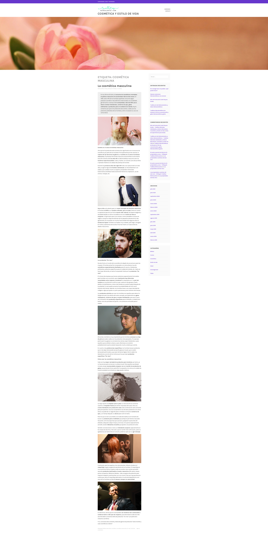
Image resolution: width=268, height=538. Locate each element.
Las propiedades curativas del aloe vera (158, 157)
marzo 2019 (153, 236)
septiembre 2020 (155, 196)
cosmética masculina (121, 528)
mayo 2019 (153, 229)
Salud (151, 266)
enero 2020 (153, 211)
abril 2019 (152, 232)
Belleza (115, 88)
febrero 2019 (153, 240)
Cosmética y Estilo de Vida (118, 13)
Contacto (167, 11)
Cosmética (119, 88)
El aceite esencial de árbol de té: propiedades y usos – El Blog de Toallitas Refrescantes (158, 154)
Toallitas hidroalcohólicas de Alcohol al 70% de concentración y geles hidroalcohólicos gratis (159, 112)
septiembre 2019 (154, 214)
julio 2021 (152, 189)
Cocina (152, 255)
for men (128, 528)
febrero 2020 (153, 207)
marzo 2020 (153, 203)
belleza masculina (107, 528)
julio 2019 (152, 221)
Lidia (106, 88)
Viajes (151, 273)
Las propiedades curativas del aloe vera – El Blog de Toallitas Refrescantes (158, 174)
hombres (133, 528)
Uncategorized (154, 269)
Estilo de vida (153, 262)
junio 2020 (153, 200)
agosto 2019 (153, 218)
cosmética (113, 528)
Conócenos (167, 9)
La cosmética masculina (114, 86)
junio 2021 (153, 192)
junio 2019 (153, 225)
